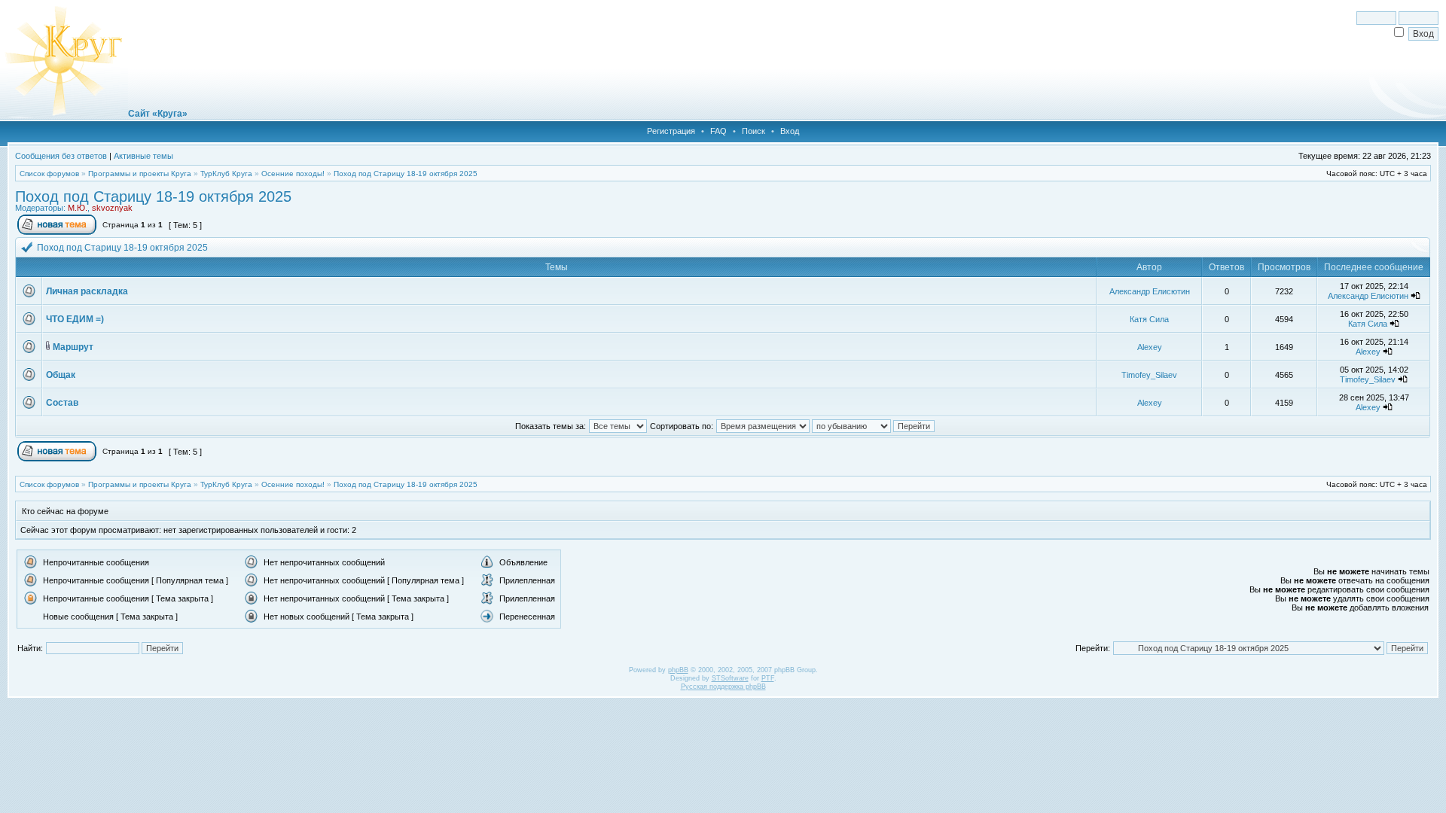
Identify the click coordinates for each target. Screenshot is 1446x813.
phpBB (678, 670)
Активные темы (143, 155)
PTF (767, 678)
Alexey (1149, 347)
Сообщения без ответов (61, 155)
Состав (62, 402)
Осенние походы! (293, 173)
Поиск (753, 131)
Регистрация (671, 131)
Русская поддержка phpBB (723, 686)
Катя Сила (1149, 319)
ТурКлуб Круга (226, 173)
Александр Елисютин (1149, 291)
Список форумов (49, 173)
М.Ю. (77, 207)
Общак (60, 375)
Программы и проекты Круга (139, 173)
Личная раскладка (87, 291)
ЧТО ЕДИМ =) (75, 319)
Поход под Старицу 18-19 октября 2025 (405, 173)
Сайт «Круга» (158, 113)
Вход (789, 131)
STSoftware (730, 678)
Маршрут (73, 347)
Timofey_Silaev (1149, 374)
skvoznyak (112, 207)
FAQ (718, 131)
